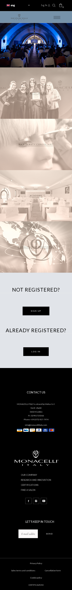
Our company (29, 475)
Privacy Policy (36, 563)
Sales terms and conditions (23, 570)
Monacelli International (36, 247)
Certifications (30, 485)
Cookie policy (36, 577)
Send (49, 533)
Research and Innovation (36, 480)
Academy (36, 195)
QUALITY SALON (36, 93)
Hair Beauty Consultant (36, 144)
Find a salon (28, 490)
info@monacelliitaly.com (36, 425)
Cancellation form (53, 570)
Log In (44, 5)
